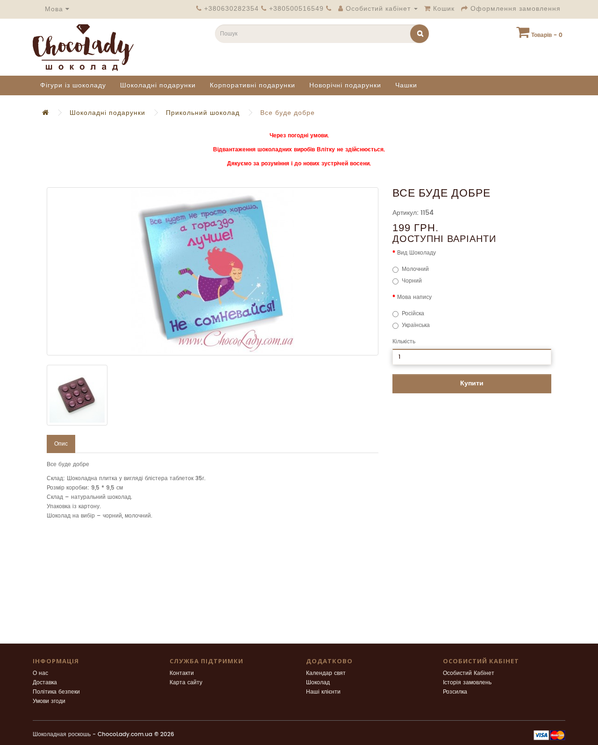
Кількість (403, 341)
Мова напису (414, 297)
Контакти (182, 673)
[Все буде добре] (212, 271)
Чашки (406, 85)
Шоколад (318, 682)
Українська (416, 325)
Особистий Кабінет (468, 673)
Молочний (415, 269)
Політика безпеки (56, 692)
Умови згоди (49, 701)
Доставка (45, 682)
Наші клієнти (323, 692)
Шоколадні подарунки (158, 85)
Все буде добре (287, 112)
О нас (40, 673)
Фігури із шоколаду (73, 85)
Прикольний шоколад (203, 112)
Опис (61, 444)
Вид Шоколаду (416, 252)
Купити (472, 383)
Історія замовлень (467, 682)
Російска (413, 313)
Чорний (412, 281)
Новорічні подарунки (345, 85)
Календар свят (326, 673)
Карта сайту (186, 682)
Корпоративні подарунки (252, 85)
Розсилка (455, 692)
